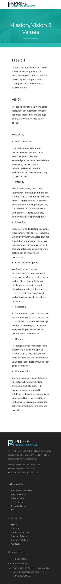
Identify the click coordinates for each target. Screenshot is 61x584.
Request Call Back (19, 540)
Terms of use (17, 502)
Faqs (13, 509)
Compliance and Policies (22, 490)
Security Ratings (19, 506)
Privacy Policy (17, 498)
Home (14, 524)
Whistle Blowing (18, 494)
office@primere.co (21, 563)
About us (15, 528)
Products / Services (20, 532)
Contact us (16, 544)
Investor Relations (19, 536)
